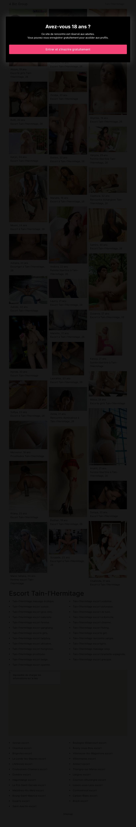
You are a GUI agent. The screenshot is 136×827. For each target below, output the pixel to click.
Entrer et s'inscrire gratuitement (68, 49)
